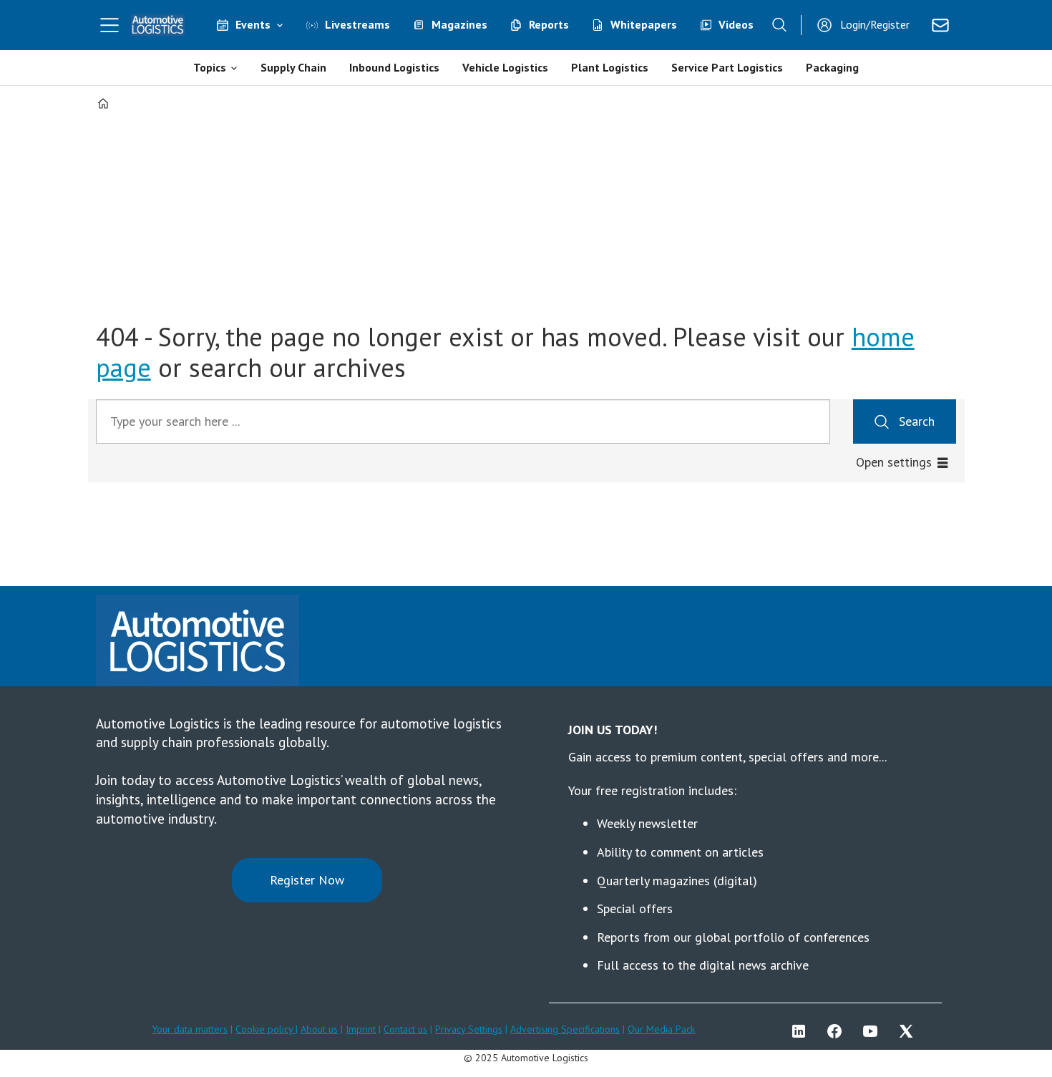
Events (253, 24)
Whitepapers (643, 24)
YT (874, 1031)
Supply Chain (293, 67)
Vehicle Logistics (505, 67)
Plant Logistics (609, 67)
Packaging (832, 67)
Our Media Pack (661, 1029)
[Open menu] (109, 25)
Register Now (307, 880)
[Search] (779, 25)
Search (917, 421)
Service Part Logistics (727, 67)
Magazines (459, 24)
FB (838, 1031)
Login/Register (875, 24)
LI (802, 1031)
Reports (549, 24)
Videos (736, 24)
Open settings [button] (894, 462)
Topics (209, 67)
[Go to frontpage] (158, 25)
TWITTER (909, 1031)
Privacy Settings (468, 1029)
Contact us (405, 1029)
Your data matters (190, 1029)
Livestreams (357, 24)
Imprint (361, 1029)
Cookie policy (265, 1029)
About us (319, 1029)
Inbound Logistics (394, 67)
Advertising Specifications (565, 1029)
